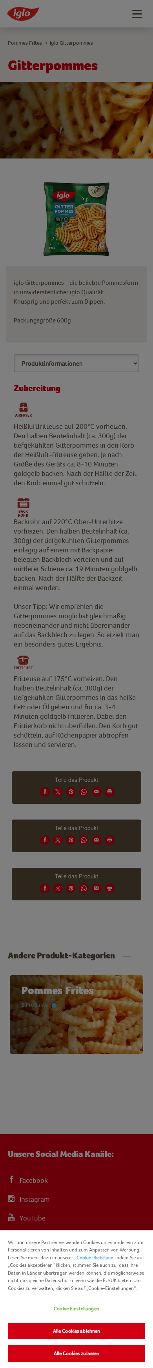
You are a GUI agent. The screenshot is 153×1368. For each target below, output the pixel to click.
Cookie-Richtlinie (94, 1258)
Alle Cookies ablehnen (76, 1331)
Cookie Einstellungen (76, 1309)
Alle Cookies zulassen (77, 1353)
